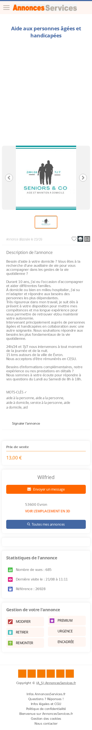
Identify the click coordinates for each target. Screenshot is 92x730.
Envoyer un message (49, 489)
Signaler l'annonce (26, 423)
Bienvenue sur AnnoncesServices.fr (46, 714)
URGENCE (65, 631)
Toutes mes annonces (48, 524)
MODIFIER (23, 621)
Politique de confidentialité (46, 709)
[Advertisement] (46, 93)
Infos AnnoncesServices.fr (46, 694)
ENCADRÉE (66, 641)
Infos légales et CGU (46, 704)
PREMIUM (65, 620)
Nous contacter (45, 724)
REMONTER (24, 643)
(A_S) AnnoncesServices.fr (56, 683)
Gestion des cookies (46, 719)
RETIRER (22, 632)
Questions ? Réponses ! (46, 699)
